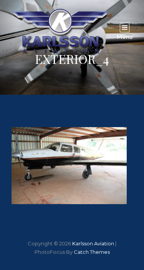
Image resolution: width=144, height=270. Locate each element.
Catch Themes (92, 252)
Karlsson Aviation (93, 243)
